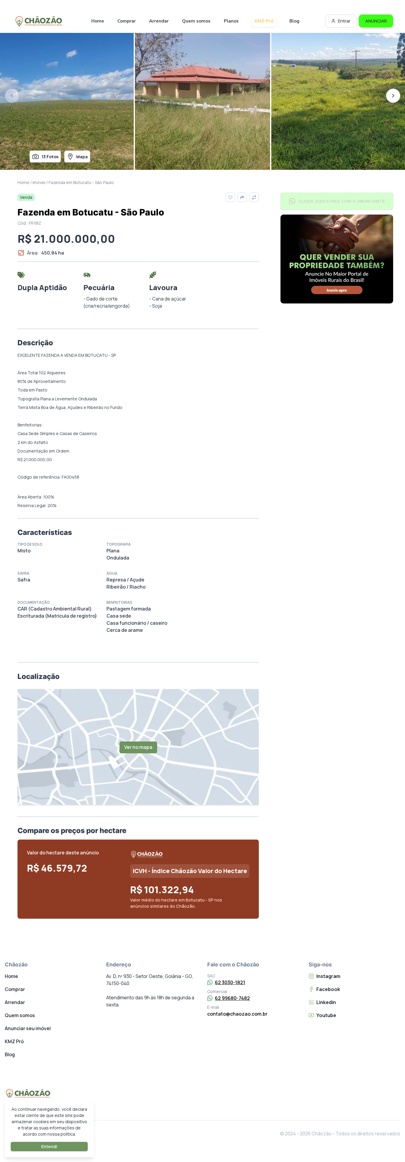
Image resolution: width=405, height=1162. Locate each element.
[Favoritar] (230, 197)
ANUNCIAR (376, 21)
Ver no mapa (138, 747)
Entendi (49, 1146)
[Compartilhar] (242, 197)
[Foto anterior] (12, 96)
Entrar (344, 21)
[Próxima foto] (393, 96)
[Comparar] (254, 197)
